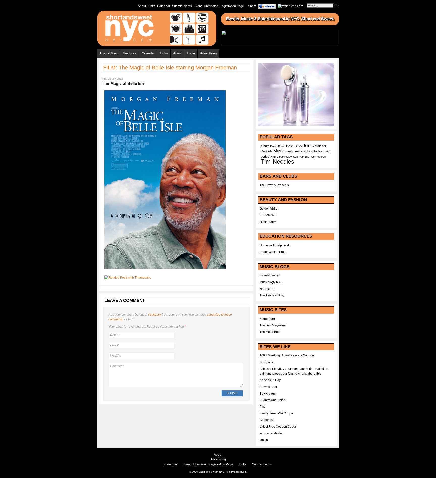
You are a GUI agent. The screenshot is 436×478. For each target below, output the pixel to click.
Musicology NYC (271, 282)
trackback (154, 314)
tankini (264, 440)
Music (279, 150)
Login (191, 53)
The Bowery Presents (274, 185)
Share (252, 6)
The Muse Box (269, 332)
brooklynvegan (270, 275)
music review (295, 151)
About (142, 6)
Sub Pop (298, 156)
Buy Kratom (268, 393)
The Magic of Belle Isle (123, 83)
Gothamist (267, 420)
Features (129, 53)
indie (289, 146)
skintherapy (268, 222)
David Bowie (277, 146)
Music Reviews (314, 151)
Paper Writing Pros (272, 252)
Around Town (108, 53)
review (288, 156)
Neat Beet (266, 289)
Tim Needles (277, 161)
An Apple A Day (270, 380)
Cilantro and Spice (272, 400)
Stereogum (267, 319)
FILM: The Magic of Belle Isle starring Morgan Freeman (170, 67)
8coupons (266, 362)
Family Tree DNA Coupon (277, 413)
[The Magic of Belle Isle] (165, 270)
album (265, 146)
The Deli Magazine (273, 325)
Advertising (208, 53)
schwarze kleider (271, 433)
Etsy (262, 407)
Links (151, 6)
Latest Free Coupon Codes (278, 426)
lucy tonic (304, 145)
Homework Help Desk (275, 245)
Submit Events (182, 6)
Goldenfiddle (268, 208)
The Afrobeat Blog (272, 295)
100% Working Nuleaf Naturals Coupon (287, 355)
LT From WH (268, 215)
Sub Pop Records (315, 156)
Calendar (163, 6)
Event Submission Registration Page (219, 6)
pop (281, 156)
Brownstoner (268, 387)
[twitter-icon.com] (290, 6)
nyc (275, 156)
